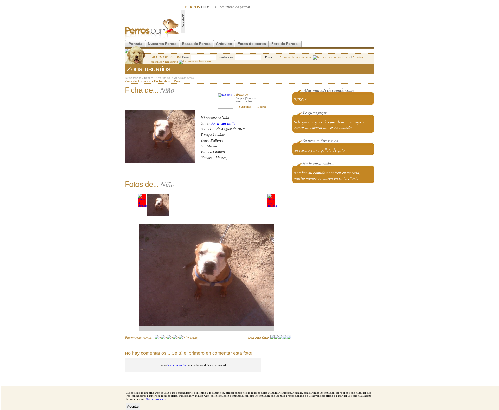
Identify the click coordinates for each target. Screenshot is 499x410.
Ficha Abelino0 (163, 77)
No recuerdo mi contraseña (296, 56)
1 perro (262, 106)
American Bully (223, 123)
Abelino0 (241, 94)
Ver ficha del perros (184, 77)
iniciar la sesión (176, 365)
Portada (135, 44)
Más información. (156, 398)
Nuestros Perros (162, 44)
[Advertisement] (279, 21)
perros (244, 7)
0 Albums (245, 106)
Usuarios (148, 77)
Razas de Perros (196, 44)
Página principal (133, 77)
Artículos (224, 44)
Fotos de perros (252, 44)
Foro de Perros (284, 44)
